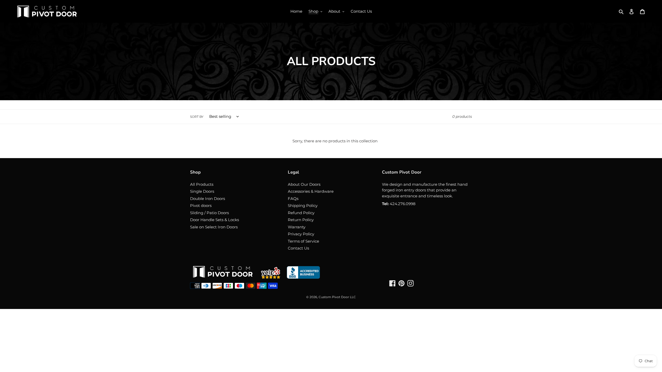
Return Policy (301, 219)
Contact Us (298, 248)
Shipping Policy (303, 205)
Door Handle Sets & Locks (214, 219)
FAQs (293, 198)
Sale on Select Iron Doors (214, 226)
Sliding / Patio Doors (209, 212)
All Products (201, 184)
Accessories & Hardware (311, 191)
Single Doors (202, 191)
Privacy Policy (301, 233)
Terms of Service (303, 241)
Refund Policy (301, 212)
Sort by (197, 117)
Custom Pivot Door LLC (337, 297)
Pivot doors (201, 205)
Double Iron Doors (207, 198)
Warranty (296, 226)
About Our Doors (304, 184)
